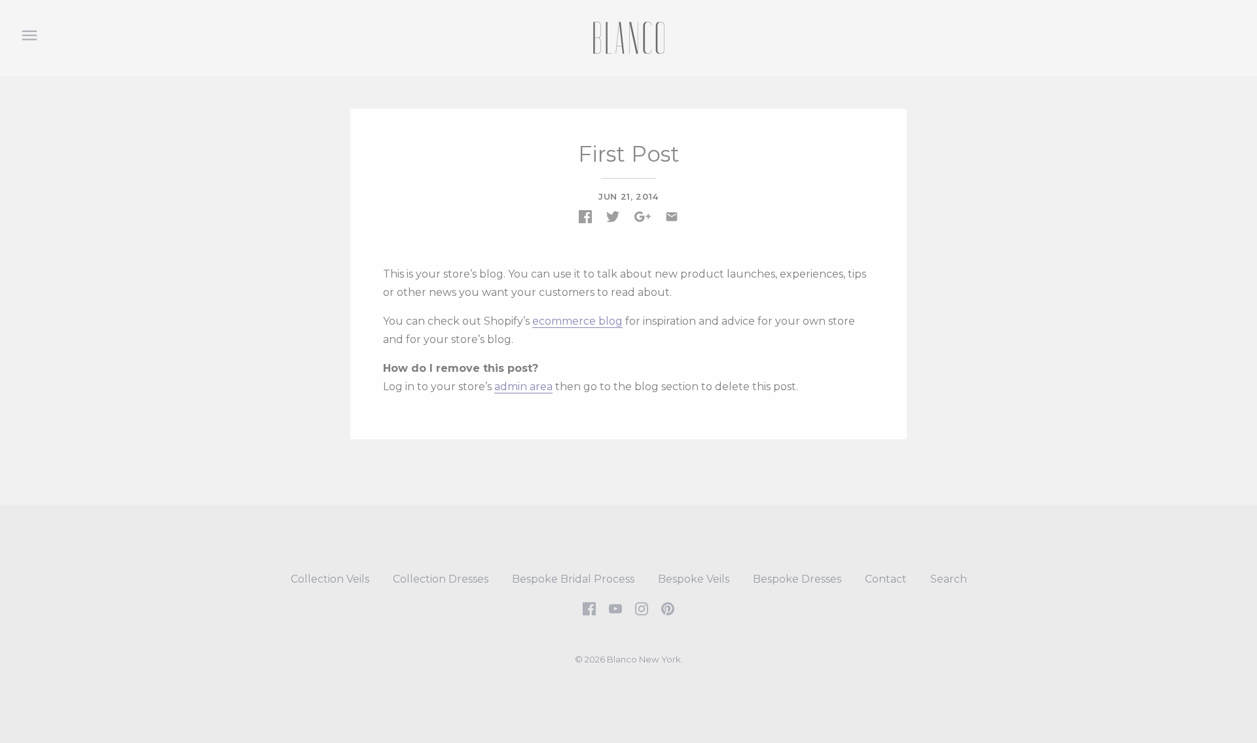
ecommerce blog (577, 321)
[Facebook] (589, 608)
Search (948, 579)
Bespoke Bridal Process (573, 579)
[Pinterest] (667, 608)
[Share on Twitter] (612, 216)
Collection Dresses (440, 579)
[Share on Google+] (642, 216)
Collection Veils (330, 579)
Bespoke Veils (693, 579)
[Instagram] (641, 608)
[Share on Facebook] (585, 216)
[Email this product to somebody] (671, 216)
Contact (886, 579)
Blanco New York (644, 659)
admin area (523, 386)
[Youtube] (615, 608)
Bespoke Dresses (797, 579)
